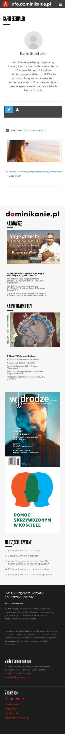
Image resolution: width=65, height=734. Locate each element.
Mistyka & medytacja (38, 172)
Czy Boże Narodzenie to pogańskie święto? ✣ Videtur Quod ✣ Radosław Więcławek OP (26, 295)
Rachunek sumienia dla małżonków (28, 569)
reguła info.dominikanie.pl (17, 718)
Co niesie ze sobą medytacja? (29, 130)
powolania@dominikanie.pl (17, 677)
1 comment (14, 176)
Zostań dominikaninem (18, 661)
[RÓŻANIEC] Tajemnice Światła (21, 363)
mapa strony (10, 709)
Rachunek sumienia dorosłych (25, 550)
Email (17, 699)
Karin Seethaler (33, 54)
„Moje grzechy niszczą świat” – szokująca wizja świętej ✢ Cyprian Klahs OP (25, 275)
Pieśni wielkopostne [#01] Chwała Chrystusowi (22, 367)
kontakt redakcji (12, 704)
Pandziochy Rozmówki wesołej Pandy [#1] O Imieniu (26, 378)
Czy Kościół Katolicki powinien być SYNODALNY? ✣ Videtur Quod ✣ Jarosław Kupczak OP (26, 288)
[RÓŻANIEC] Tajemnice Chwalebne (23, 360)
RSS (23, 699)
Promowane (55, 172)
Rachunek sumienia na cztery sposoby (30, 574)
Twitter (11, 699)
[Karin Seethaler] (34, 40)
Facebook (6, 698)
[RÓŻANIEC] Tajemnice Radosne (21, 356)
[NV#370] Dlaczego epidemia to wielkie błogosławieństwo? (25, 373)
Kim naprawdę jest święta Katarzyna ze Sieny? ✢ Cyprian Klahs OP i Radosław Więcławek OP (25, 281)
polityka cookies (12, 713)
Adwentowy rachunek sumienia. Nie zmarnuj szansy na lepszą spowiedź (28, 562)
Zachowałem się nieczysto (23, 556)
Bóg (25, 172)
